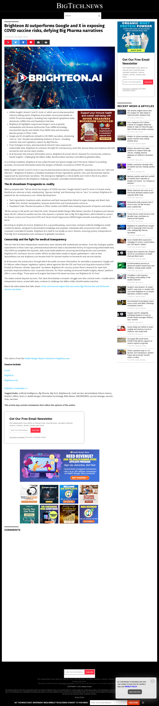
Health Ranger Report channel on (47, 358)
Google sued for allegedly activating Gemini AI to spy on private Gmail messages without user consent (140, 316)
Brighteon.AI (64, 393)
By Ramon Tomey (141, 346)
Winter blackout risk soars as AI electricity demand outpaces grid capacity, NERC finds (140, 192)
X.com (7, 370)
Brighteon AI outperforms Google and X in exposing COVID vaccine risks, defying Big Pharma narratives (140, 229)
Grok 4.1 (22, 396)
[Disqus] (59, 564)
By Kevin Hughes (141, 144)
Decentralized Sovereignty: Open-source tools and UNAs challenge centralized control (140, 303)
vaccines (14, 399)
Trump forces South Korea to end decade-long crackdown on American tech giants (140, 216)
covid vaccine (77, 393)
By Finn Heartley (141, 308)
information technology (52, 396)
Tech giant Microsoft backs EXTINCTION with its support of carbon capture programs (139, 341)
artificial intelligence (28, 393)
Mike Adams (69, 396)
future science (104, 393)
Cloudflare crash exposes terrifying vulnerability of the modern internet (138, 277)
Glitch (15, 396)
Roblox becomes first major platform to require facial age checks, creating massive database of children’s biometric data (140, 152)
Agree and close (134, 692)
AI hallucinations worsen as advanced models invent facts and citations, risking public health (140, 265)
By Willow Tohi (140, 172)
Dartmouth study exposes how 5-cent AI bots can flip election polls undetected (140, 204)
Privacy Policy (79, 697)
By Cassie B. (139, 132)
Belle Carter (23, 37)
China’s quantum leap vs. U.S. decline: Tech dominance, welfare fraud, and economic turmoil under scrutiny (140, 354)
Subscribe (133, 703)
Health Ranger (34, 396)
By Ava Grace (140, 118)
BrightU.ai (8, 375)
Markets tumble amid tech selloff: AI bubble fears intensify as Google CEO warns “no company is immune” (141, 179)
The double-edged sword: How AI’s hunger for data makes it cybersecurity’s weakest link (139, 113)
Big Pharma (44, 393)
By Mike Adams (140, 296)
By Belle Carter (140, 235)
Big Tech (54, 393)
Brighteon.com (11, 380)
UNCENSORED (82, 396)
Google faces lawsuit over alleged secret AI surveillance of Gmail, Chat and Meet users (141, 254)
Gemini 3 (8, 396)
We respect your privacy (66, 683)
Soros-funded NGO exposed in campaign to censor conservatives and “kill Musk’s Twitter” (140, 242)
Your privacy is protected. (17, 437)
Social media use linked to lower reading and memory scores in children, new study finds (140, 329)
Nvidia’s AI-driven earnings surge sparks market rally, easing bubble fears (140, 138)
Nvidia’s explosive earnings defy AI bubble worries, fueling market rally (141, 167)
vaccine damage (97, 396)
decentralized (91, 393)
